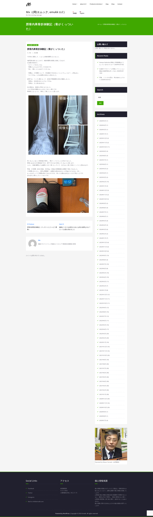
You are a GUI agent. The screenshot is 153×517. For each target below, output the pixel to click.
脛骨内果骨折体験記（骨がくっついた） (115, 24)
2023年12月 (103, 242)
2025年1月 (102, 186)
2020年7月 (102, 420)
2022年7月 (102, 316)
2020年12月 (103, 399)
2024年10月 (103, 199)
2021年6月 (102, 373)
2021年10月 (103, 355)
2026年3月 (102, 129)
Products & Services (96, 4)
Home (74, 4)
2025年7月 (102, 160)
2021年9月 (102, 360)
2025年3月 (102, 177)
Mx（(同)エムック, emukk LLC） (46, 12)
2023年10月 (103, 251)
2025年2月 (102, 182)
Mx (30, 53)
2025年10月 (103, 147)
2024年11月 (103, 195)
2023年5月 (102, 273)
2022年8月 (102, 312)
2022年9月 (102, 307)
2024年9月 (102, 203)
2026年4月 (102, 125)
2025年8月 (102, 155)
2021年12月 (103, 347)
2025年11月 (103, 142)
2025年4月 (102, 173)
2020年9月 (102, 412)
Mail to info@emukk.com (36, 501)
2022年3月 (102, 333)
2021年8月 (102, 364)
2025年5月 (102, 168)
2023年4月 (102, 277)
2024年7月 (102, 212)
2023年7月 (102, 264)
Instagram (31, 497)
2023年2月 (102, 286)
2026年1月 (102, 134)
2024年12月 (103, 190)
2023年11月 (103, 247)
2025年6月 (102, 164)
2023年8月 (102, 260)
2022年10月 (103, 303)
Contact (119, 4)
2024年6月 (102, 216)
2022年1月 (102, 342)
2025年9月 (102, 151)
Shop (112, 4)
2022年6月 (102, 320)
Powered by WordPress (62, 513)
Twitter (30, 493)
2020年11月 (103, 403)
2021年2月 (102, 390)
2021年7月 (102, 368)
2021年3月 (102, 386)
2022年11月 (103, 299)
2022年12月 (103, 294)
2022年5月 (102, 325)
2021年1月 (102, 394)
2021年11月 (103, 351)
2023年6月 (102, 268)
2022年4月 (102, 329)
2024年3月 (102, 229)
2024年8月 (102, 208)
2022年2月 (102, 338)
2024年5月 (102, 221)
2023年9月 (102, 255)
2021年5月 (102, 377)
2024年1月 (102, 238)
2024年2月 (102, 234)
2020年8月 (102, 416)
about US (83, 4)
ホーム (100, 24)
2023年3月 (102, 281)
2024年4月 (102, 225)
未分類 (36, 53)
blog (107, 4)
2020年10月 (103, 407)
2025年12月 (103, 138)
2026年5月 (102, 121)
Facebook (31, 488)
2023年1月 (102, 290)
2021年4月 (102, 381)
